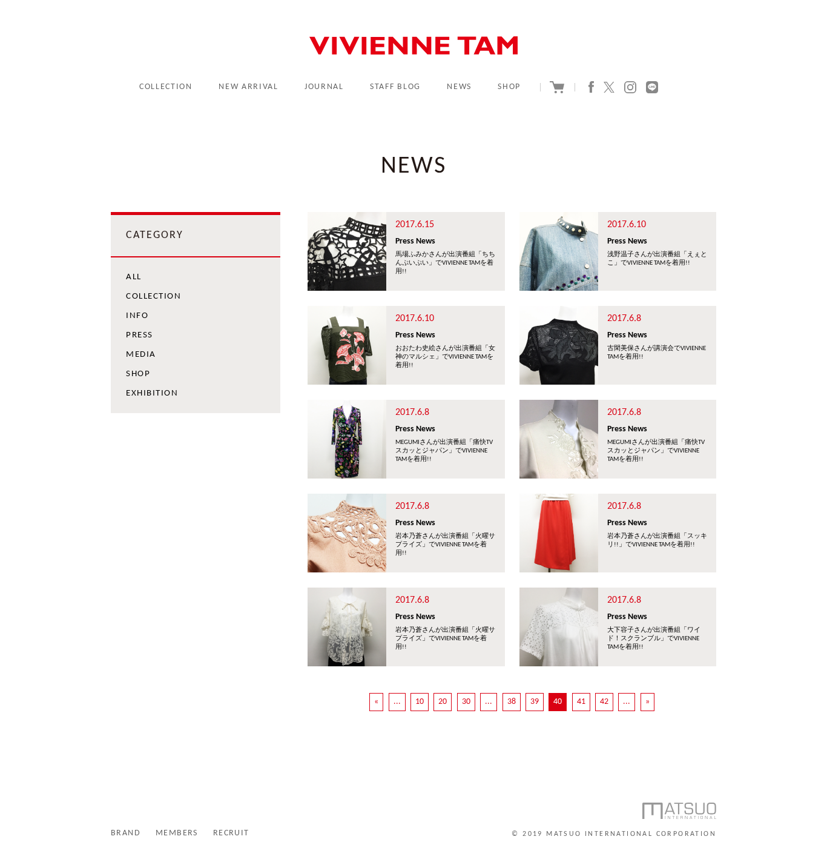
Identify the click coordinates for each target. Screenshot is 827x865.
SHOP (509, 86)
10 (419, 701)
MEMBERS (177, 833)
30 (466, 701)
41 (581, 701)
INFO (137, 315)
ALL (134, 277)
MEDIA (141, 354)
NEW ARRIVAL (248, 86)
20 (442, 701)
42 (604, 701)
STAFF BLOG (395, 86)
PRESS (139, 335)
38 (511, 701)
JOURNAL (324, 86)
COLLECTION (166, 86)
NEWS (459, 86)
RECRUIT (231, 833)
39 (534, 701)
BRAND (125, 833)
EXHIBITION (152, 393)
